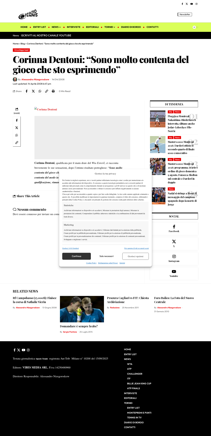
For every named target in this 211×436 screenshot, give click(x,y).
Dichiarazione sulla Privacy (108, 263)
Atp (170, 112)
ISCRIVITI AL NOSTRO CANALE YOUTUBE (46, 35)
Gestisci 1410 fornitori (70, 248)
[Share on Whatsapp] (40, 91)
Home (16, 43)
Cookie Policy (91, 263)
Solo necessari (106, 256)
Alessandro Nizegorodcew (35, 79)
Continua (76, 256)
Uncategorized (21, 50)
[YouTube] (192, 4)
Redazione (115, 307)
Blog (23, 43)
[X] (187, 4)
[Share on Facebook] (26, 91)
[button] (195, 14)
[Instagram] (196, 4)
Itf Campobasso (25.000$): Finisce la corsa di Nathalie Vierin (35, 300)
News (177, 112)
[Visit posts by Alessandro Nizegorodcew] (15, 79)
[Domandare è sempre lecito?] (82, 309)
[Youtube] (174, 273)
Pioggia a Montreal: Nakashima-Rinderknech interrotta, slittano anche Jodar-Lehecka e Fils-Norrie (182, 124)
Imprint (122, 263)
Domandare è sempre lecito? (79, 326)
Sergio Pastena (70, 332)
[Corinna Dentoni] (45, 109)
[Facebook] (182, 4)
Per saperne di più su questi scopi (136, 248)
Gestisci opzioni (135, 256)
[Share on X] (33, 91)
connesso (32, 214)
